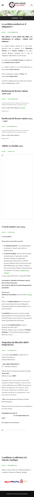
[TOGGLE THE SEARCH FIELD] (31, 5)
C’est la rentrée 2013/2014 (13, 226)
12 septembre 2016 (13, 32)
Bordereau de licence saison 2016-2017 (15, 92)
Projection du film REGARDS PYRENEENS (15, 343)
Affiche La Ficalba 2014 (12, 145)
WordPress (24, 493)
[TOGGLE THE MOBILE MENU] (3, 5)
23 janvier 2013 (12, 350)
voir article (22, 107)
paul (3, 126)
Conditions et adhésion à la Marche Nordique (14, 458)
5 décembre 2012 (12, 465)
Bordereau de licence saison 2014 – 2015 (17, 119)
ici (7, 470)
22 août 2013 (11, 232)
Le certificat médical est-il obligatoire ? (14, 25)
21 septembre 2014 (12, 126)
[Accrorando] (17, 8)
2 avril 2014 (11, 151)
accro (4, 32)
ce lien (24, 104)
